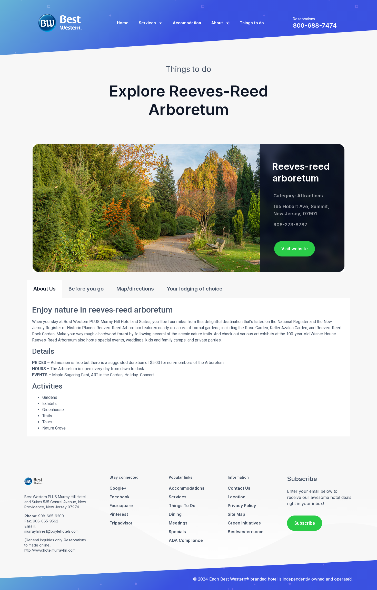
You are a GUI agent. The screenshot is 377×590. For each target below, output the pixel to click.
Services (147, 22)
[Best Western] (33, 486)
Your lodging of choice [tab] (194, 289)
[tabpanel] (188, 367)
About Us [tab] (44, 289)
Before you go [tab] (86, 289)
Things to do (252, 22)
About (217, 22)
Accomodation (187, 22)
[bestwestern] (60, 23)
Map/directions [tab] (135, 289)
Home (122, 22)
